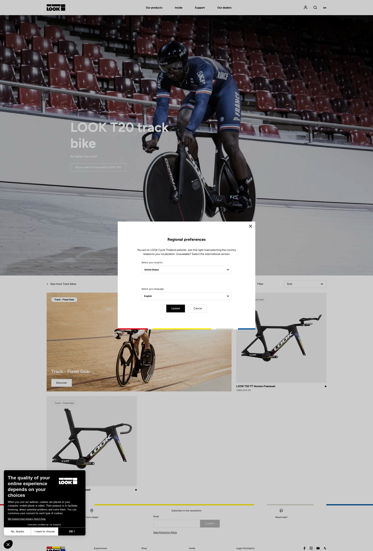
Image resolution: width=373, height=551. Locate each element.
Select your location (152, 262)
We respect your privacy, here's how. (27, 519)
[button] (8, 544)
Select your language (152, 289)
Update (175, 308)
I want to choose (45, 531)
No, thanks (17, 531)
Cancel (197, 308)
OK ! (72, 531)
